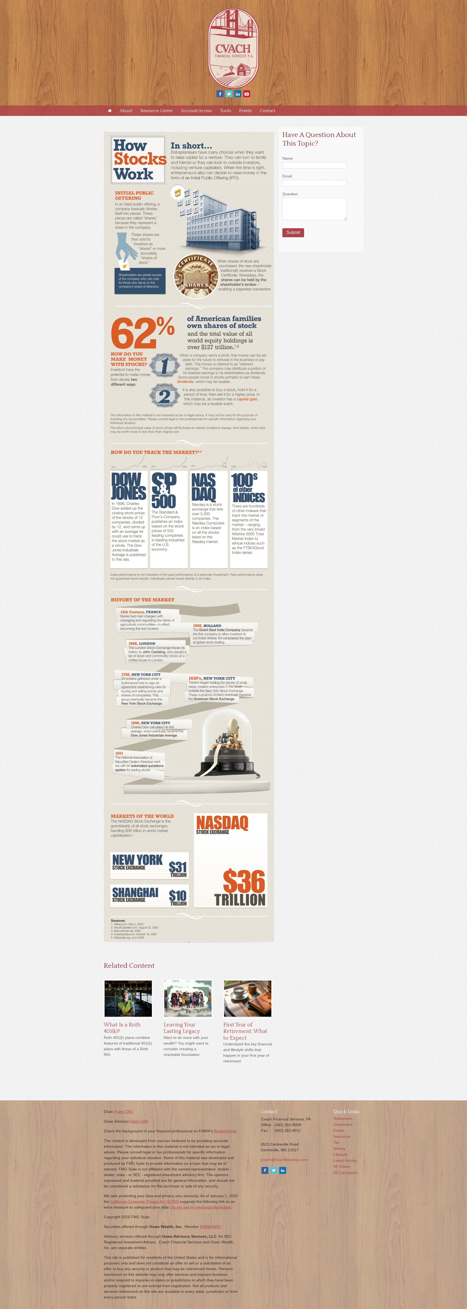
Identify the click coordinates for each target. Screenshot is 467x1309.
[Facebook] (264, 1170)
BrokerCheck (225, 1131)
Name (287, 158)
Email (287, 176)
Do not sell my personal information (201, 1207)
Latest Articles (345, 1160)
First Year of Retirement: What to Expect (245, 1031)
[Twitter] (273, 1170)
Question (290, 194)
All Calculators (345, 1172)
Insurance (342, 1136)
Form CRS (124, 1111)
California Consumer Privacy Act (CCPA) (144, 1201)
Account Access (196, 110)
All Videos (341, 1166)
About (126, 110)
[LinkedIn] (282, 1170)
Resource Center (157, 110)
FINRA (205, 1226)
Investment (342, 1124)
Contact (267, 110)
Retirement (342, 1118)
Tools (225, 110)
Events (245, 110)
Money (339, 1148)
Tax (336, 1142)
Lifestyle (340, 1154)
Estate (338, 1130)
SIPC (216, 1226)
